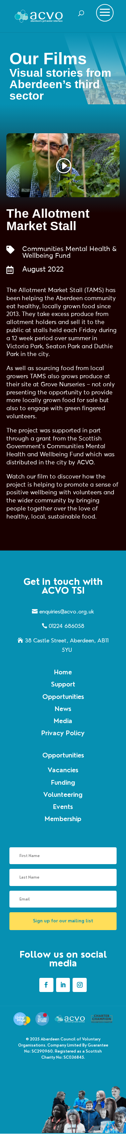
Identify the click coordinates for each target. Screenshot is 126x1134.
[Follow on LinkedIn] (63, 985)
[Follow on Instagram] (80, 985)
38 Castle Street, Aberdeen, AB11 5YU (67, 645)
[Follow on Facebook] (46, 985)
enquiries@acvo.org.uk (66, 611)
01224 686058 (66, 626)
